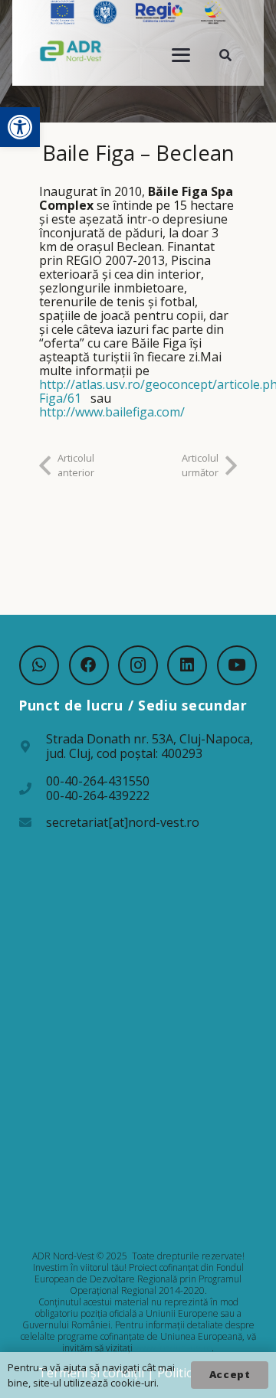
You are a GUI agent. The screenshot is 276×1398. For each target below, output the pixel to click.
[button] (20, 127)
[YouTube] (237, 665)
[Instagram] (138, 665)
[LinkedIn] (187, 665)
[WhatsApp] (39, 665)
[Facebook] (89, 665)
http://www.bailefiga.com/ (112, 411)
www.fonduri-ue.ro (173, 1347)
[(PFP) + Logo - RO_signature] (71, 50)
